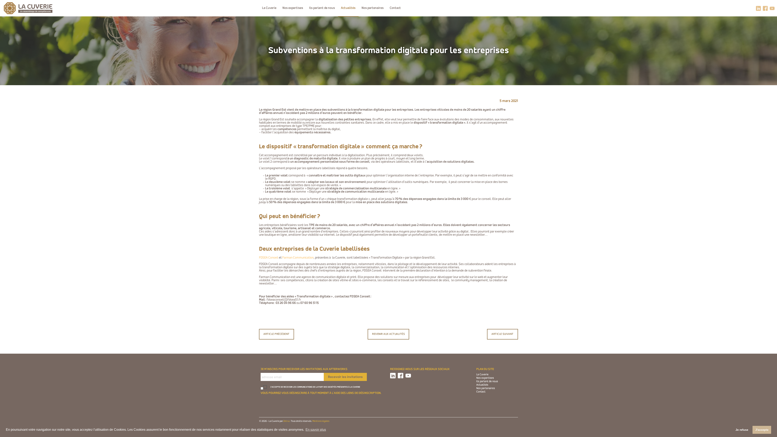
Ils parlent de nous (322, 8)
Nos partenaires (373, 8)
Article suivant (502, 334)
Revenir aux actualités (388, 334)
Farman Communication (298, 257)
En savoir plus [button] (316, 429)
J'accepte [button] (762, 429)
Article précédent (276, 334)
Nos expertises (292, 8)
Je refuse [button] (742, 429)
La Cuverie (269, 8)
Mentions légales (320, 421)
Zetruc (286, 421)
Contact (395, 8)
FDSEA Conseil (268, 257)
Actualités (348, 8)
